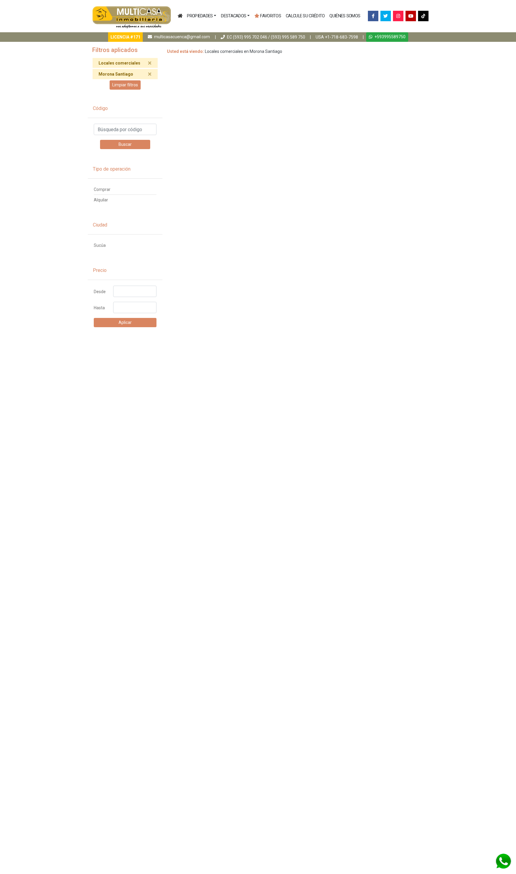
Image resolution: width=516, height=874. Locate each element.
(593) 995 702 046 (250, 37)
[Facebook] (373, 16)
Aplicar (125, 322)
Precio (100, 270)
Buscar (125, 144)
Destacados (233, 16)
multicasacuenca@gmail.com (182, 36)
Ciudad (100, 225)
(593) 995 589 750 (288, 37)
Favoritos (270, 16)
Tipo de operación (111, 169)
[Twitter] (385, 16)
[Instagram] (398, 16)
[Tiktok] (423, 16)
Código (100, 108)
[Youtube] (411, 16)
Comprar (102, 189)
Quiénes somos (344, 16)
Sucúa (100, 245)
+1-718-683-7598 (341, 37)
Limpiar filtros (125, 84)
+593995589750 (390, 36)
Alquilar (101, 200)
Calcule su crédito (305, 16)
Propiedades (200, 16)
